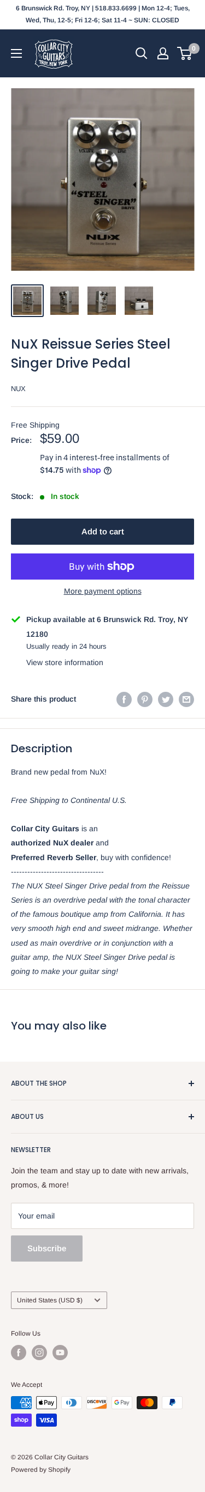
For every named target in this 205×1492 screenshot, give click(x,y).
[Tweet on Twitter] (165, 699)
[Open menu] (16, 53)
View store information (64, 662)
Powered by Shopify (41, 1469)
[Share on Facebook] (124, 699)
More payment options (103, 591)
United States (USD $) (50, 1300)
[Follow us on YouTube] (60, 1352)
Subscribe (46, 1248)
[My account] (162, 53)
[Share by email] (186, 699)
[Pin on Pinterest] (145, 699)
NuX (18, 389)
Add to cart (102, 531)
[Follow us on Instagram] (39, 1352)
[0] (185, 53)
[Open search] (142, 53)
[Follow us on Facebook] (18, 1352)
